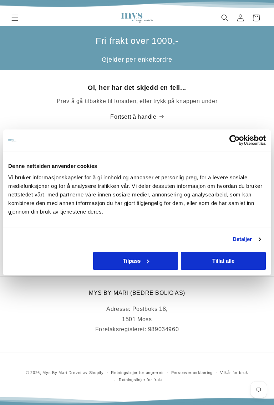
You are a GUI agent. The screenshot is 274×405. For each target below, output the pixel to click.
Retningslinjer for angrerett (137, 372)
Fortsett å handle (133, 117)
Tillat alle (223, 261)
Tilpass (132, 261)
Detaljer (242, 239)
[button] (15, 18)
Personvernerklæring (192, 372)
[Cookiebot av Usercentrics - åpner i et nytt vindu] (234, 140)
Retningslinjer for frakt (141, 380)
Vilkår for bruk (234, 372)
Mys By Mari (54, 372)
